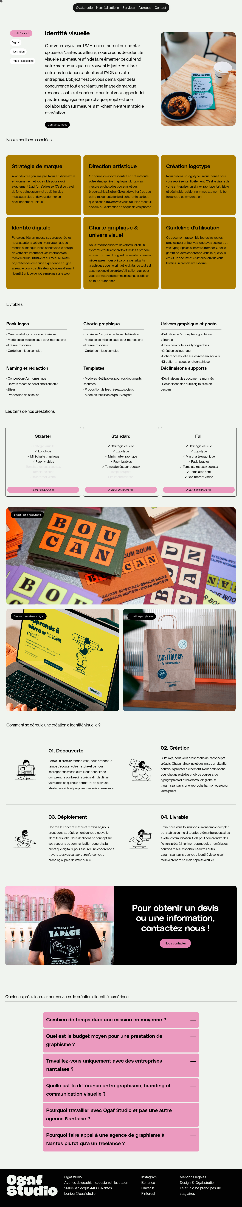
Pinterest (148, 1194)
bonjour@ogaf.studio (79, 1194)
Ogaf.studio (73, 1177)
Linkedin (147, 1188)
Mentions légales (193, 1177)
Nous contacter (175, 943)
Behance (148, 1183)
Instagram (149, 1177)
